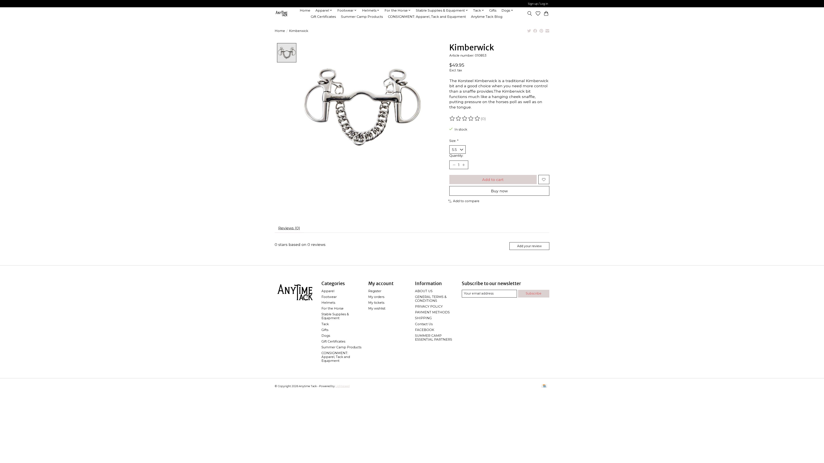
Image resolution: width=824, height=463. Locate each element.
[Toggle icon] (530, 13)
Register (374, 291)
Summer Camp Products (362, 17)
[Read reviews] (465, 118)
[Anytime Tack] (281, 13)
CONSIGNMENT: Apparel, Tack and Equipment (427, 17)
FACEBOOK (424, 330)
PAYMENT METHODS (432, 312)
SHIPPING (423, 318)
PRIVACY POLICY (429, 306)
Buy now (499, 191)
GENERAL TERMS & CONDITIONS (431, 299)
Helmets (328, 303)
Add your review (529, 246)
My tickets (376, 303)
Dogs (325, 336)
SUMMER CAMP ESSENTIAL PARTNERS (433, 337)
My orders (376, 297)
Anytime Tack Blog (486, 17)
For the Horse (332, 308)
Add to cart (493, 179)
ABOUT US (424, 291)
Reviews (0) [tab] (289, 228)
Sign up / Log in (538, 3)
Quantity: (456, 156)
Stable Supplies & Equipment (335, 316)
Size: (453, 141)
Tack (325, 324)
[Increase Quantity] (463, 165)
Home (305, 10)
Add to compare (466, 201)
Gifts (492, 10)
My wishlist (376, 308)
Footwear (329, 297)
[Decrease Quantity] (454, 165)
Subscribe (533, 293)
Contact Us (424, 324)
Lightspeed (342, 386)
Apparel (327, 291)
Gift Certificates (323, 17)
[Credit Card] (544, 386)
